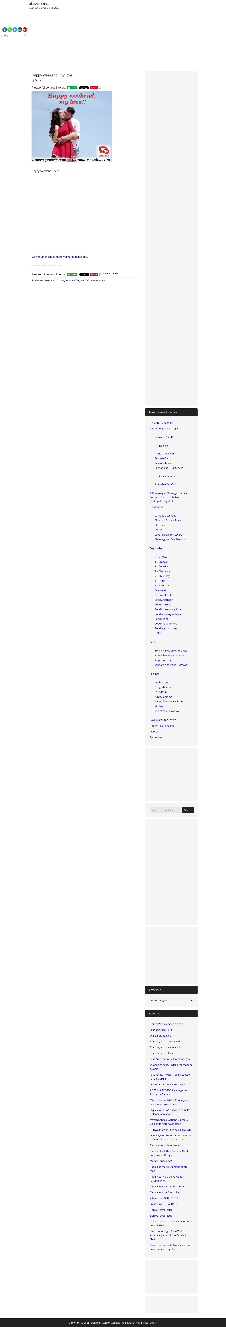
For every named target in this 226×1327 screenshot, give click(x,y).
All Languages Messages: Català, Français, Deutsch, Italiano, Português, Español (168, 497)
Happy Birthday (163, 696)
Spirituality (156, 737)
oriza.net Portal (38, 3)
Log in (153, 1322)
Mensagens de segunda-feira (167, 1186)
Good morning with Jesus (169, 614)
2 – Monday (161, 561)
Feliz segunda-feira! (161, 1029)
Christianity (156, 507)
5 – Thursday (162, 576)
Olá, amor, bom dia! (161, 1035)
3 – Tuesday (161, 566)
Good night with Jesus (167, 628)
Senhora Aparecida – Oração (171, 665)
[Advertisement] (148, 42)
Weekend (70, 280)
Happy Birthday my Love (169, 701)
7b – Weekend (163, 595)
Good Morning (163, 604)
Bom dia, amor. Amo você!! (165, 1041)
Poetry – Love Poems (162, 725)
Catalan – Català (164, 437)
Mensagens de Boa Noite (164, 1192)
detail (153, 642)
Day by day (156, 548)
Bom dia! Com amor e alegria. (166, 1024)
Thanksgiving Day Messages (171, 539)
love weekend (98, 280)
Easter (158, 530)
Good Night (161, 618)
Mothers (160, 706)
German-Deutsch (164, 458)
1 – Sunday (161, 557)
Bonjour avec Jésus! (161, 1210)
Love (47, 280)
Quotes (154, 731)
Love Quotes (57, 280)
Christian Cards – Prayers (169, 520)
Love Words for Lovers (163, 720)
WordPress (141, 1322)
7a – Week (160, 590)
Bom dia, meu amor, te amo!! (171, 650)
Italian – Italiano (164, 463)
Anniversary (161, 682)
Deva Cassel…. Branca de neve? (167, 1084)
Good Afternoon (164, 599)
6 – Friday (160, 580)
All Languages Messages (164, 428)
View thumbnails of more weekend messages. (60, 256)
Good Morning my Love (168, 609)
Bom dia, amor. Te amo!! (163, 1053)
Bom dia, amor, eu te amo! (165, 1047)
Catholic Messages (165, 515)
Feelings (154, 673)
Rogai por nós (163, 660)
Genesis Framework (122, 1322)
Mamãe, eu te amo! (161, 1161)
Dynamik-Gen (99, 1322)
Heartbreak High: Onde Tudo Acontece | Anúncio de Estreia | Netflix (168, 1235)
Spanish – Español (165, 484)
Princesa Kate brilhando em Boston (170, 1129)
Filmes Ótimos (167, 476)
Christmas (160, 525)
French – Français (164, 453)
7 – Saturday (162, 585)
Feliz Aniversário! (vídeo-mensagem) (170, 1059)
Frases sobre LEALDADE (164, 1204)
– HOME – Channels (161, 422)
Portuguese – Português (169, 468)
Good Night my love (166, 623)
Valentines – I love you (167, 711)
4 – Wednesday (163, 571)
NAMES (159, 633)
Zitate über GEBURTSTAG (165, 1198)
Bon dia (163, 445)
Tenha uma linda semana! (164, 1145)
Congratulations (164, 687)
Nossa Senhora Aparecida (169, 655)
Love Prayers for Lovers (168, 534)
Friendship (161, 692)
